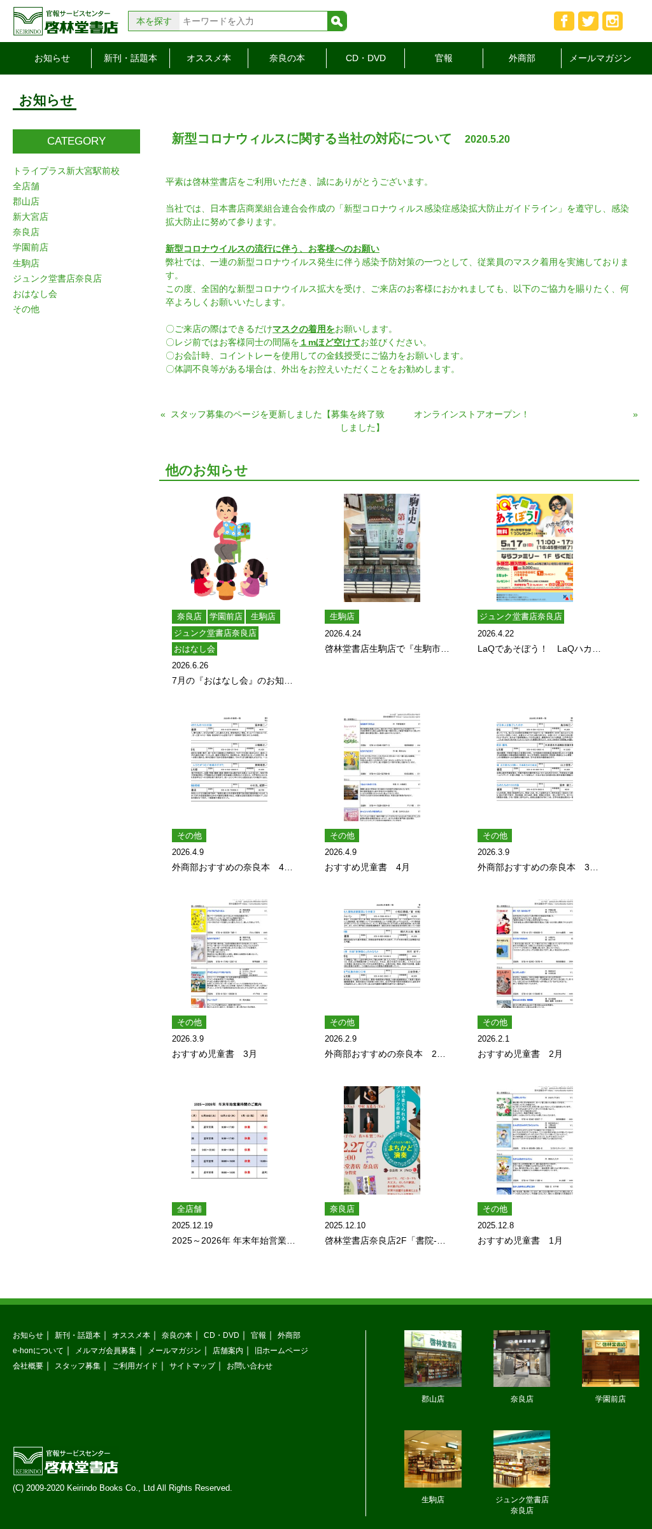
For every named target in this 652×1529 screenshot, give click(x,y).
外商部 (522, 58)
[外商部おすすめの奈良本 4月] (229, 767)
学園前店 (226, 616)
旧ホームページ (281, 1350)
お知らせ (52, 58)
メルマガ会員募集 (105, 1350)
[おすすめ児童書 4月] (382, 767)
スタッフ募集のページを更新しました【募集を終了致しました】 (278, 421)
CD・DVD (366, 58)
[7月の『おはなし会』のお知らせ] (229, 548)
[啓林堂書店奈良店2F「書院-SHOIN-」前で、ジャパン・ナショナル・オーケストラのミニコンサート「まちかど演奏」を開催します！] (382, 1140)
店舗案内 (228, 1350)
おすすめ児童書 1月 (520, 1240)
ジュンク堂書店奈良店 (215, 633)
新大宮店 (30, 217)
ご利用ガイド (135, 1365)
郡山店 (26, 201)
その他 (189, 835)
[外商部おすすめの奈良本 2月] (382, 954)
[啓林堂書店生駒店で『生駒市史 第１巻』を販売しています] (382, 548)
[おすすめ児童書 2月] (535, 954)
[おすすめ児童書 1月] (535, 1140)
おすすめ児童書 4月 (367, 867)
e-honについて (38, 1350)
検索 (336, 21)
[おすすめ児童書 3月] (229, 954)
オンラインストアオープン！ (472, 414)
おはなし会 (194, 649)
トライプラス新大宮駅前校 (66, 171)
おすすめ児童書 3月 (214, 1054)
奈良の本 (287, 58)
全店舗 (189, 1209)
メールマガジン (600, 58)
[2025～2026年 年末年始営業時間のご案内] (229, 1140)
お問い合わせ (250, 1365)
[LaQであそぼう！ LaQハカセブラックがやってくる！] (535, 548)
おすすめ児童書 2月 (520, 1054)
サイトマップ (192, 1365)
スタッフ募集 (78, 1365)
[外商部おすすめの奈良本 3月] (535, 767)
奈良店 (189, 616)
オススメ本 (209, 58)
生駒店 (263, 616)
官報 (444, 58)
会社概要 (28, 1365)
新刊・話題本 (130, 58)
